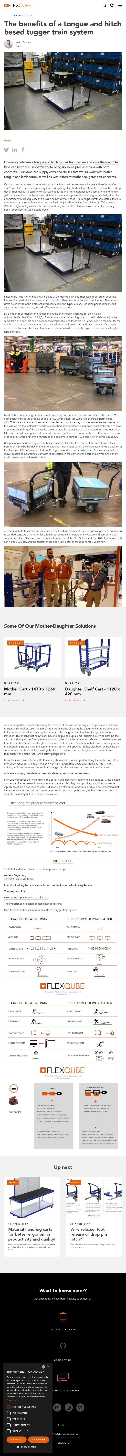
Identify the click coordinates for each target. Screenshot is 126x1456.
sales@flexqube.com (81, 885)
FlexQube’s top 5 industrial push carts (26, 897)
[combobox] (43, 1367)
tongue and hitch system (27, 443)
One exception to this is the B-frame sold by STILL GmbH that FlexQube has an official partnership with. (61, 418)
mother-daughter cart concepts (94, 177)
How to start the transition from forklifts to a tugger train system (40, 910)
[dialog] (27, 1408)
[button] (104, 5)
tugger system (85, 297)
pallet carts (100, 304)
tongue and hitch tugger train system (60, 162)
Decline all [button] (38, 1439)
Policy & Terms (63, 1443)
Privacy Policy (13, 1399)
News (8, 140)
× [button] (48, 1366)
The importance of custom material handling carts (33, 904)
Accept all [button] (16, 1439)
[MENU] (118, 5)
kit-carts (88, 304)
